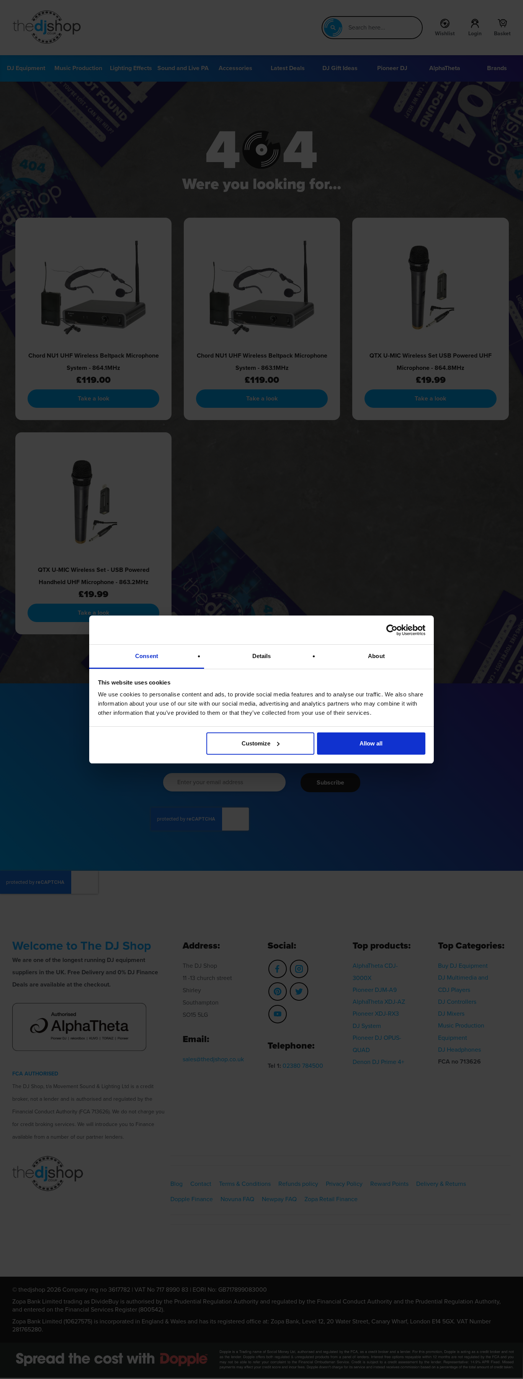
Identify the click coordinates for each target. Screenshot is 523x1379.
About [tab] (376, 656)
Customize (256, 743)
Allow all (371, 743)
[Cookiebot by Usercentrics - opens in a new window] (391, 630)
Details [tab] (261, 656)
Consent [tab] (146, 656)
